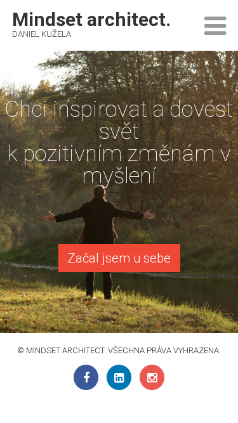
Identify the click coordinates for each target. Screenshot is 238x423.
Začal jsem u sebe (119, 258)
